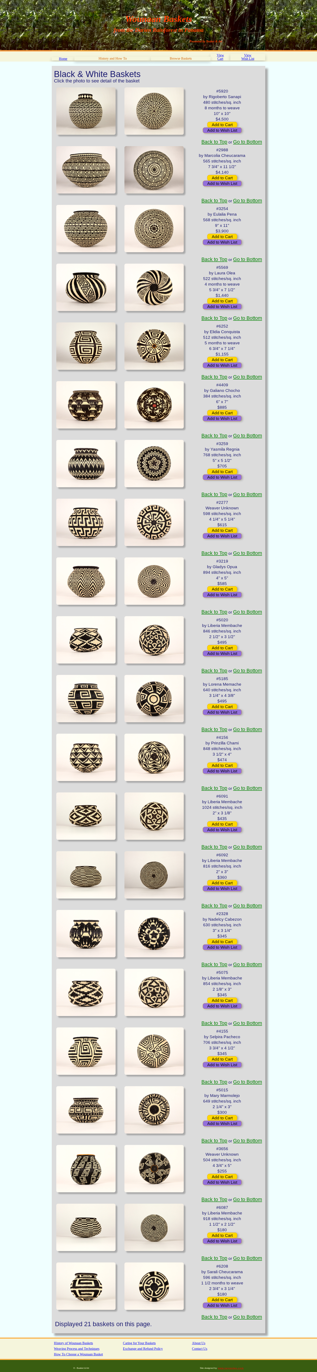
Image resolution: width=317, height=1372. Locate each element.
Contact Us (199, 1348)
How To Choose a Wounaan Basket (78, 1354)
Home (63, 58)
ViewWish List (247, 56)
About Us (198, 1343)
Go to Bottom (247, 142)
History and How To (113, 58)
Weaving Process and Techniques (76, 1348)
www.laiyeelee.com (231, 1368)
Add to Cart (222, 124)
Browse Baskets (181, 58)
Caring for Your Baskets (139, 1343)
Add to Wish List (222, 130)
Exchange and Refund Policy (143, 1348)
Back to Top (214, 142)
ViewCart (220, 56)
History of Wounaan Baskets (73, 1343)
